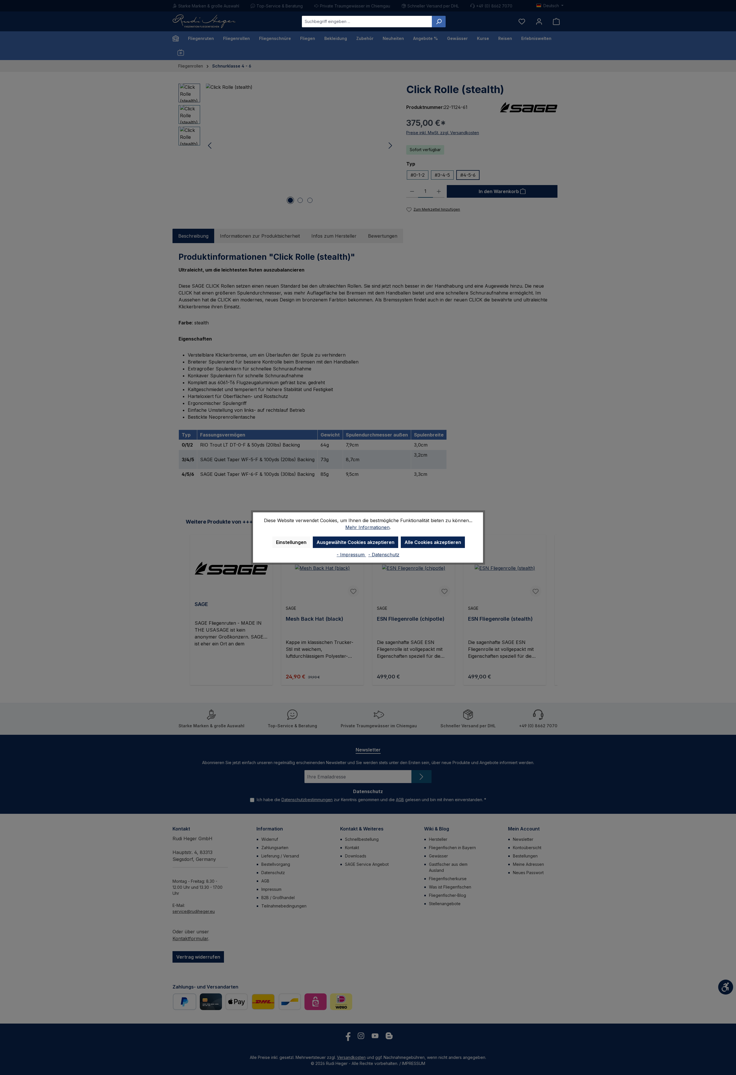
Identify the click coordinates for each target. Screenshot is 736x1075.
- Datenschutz (383, 554)
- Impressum (351, 554)
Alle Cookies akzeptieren (433, 542)
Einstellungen (291, 542)
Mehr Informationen (367, 527)
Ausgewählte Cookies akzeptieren (355, 542)
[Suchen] (439, 21)
